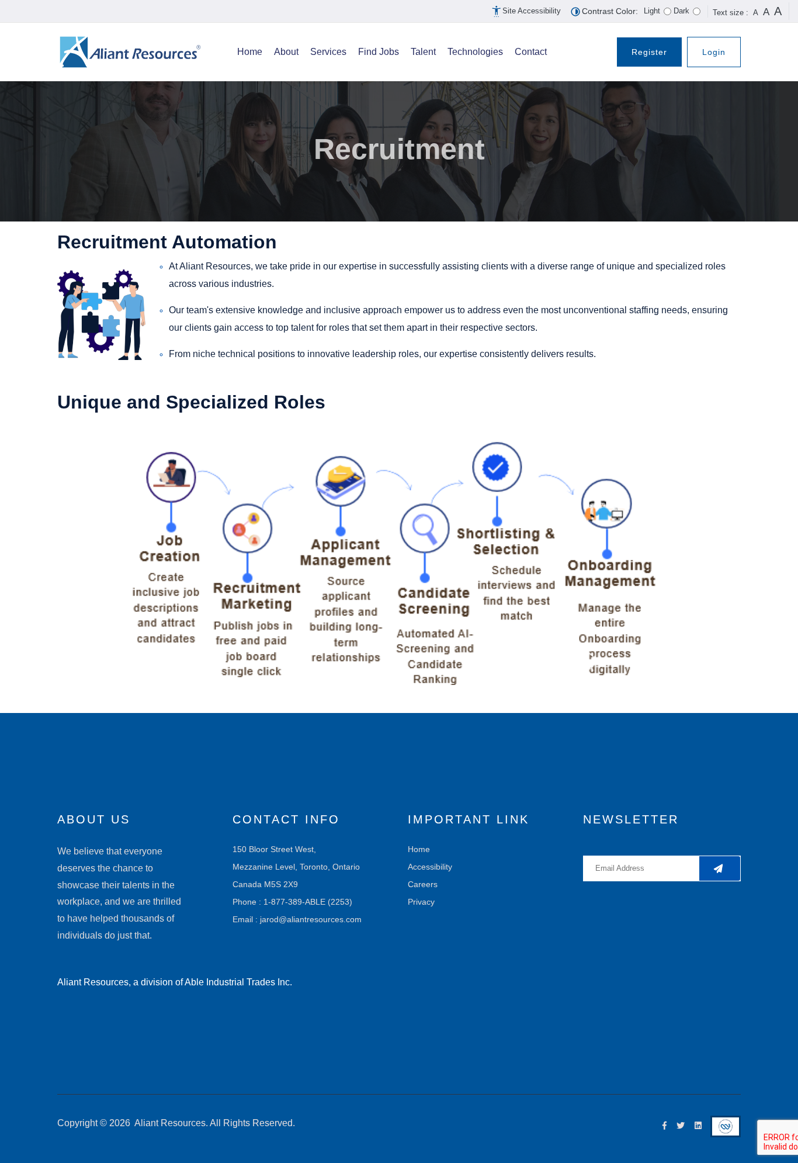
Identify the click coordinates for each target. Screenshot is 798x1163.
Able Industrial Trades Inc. (238, 982)
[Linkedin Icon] (695, 1126)
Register (649, 52)
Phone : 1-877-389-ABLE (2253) (292, 901)
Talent (423, 52)
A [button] (755, 12)
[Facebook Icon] (662, 1126)
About (286, 52)
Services (328, 52)
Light (652, 10)
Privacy (421, 901)
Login (714, 52)
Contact (531, 52)
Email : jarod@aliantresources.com (297, 919)
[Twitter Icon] (678, 1126)
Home (249, 52)
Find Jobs (378, 52)
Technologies (475, 52)
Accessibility (430, 866)
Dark (681, 10)
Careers (423, 884)
